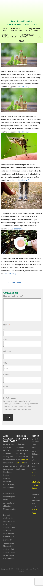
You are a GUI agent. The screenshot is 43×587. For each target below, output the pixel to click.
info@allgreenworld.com (36, 485)
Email (6, 386)
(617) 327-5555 (34, 475)
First (5, 329)
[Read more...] (23, 87)
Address (7, 351)
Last (5, 339)
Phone (6, 374)
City (5, 363)
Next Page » (16, 282)
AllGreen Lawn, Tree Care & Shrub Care (21, 10)
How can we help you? (13, 296)
